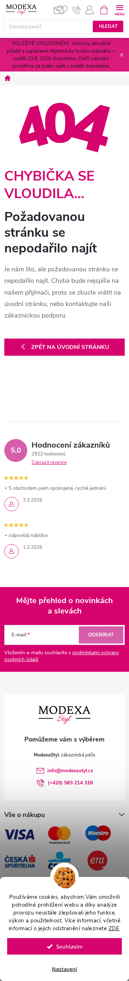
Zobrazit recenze (49, 462)
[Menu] (119, 9)
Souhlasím (69, 946)
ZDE (114, 928)
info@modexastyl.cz (70, 770)
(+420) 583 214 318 (70, 782)
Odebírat (101, 634)
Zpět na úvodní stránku (70, 347)
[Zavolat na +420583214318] (76, 10)
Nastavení (64, 969)
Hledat (108, 26)
